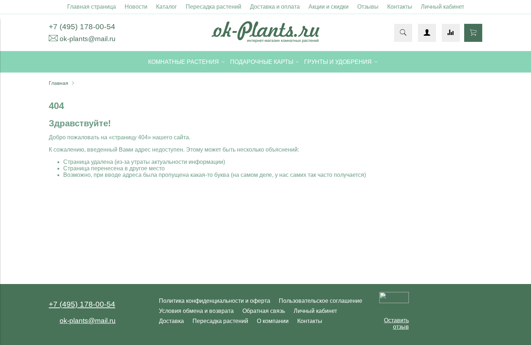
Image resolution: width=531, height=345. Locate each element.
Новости (136, 7)
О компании (273, 321)
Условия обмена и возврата (196, 311)
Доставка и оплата (275, 7)
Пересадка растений (213, 7)
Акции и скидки (328, 7)
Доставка (171, 321)
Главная (58, 83)
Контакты (399, 7)
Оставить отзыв (396, 323)
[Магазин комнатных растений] (265, 41)
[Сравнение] (451, 33)
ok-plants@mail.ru (88, 39)
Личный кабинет (442, 7)
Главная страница (91, 7)
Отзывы (368, 7)
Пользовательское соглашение (320, 301)
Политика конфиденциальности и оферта (214, 301)
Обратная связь (263, 311)
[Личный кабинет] (427, 33)
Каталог (166, 7)
